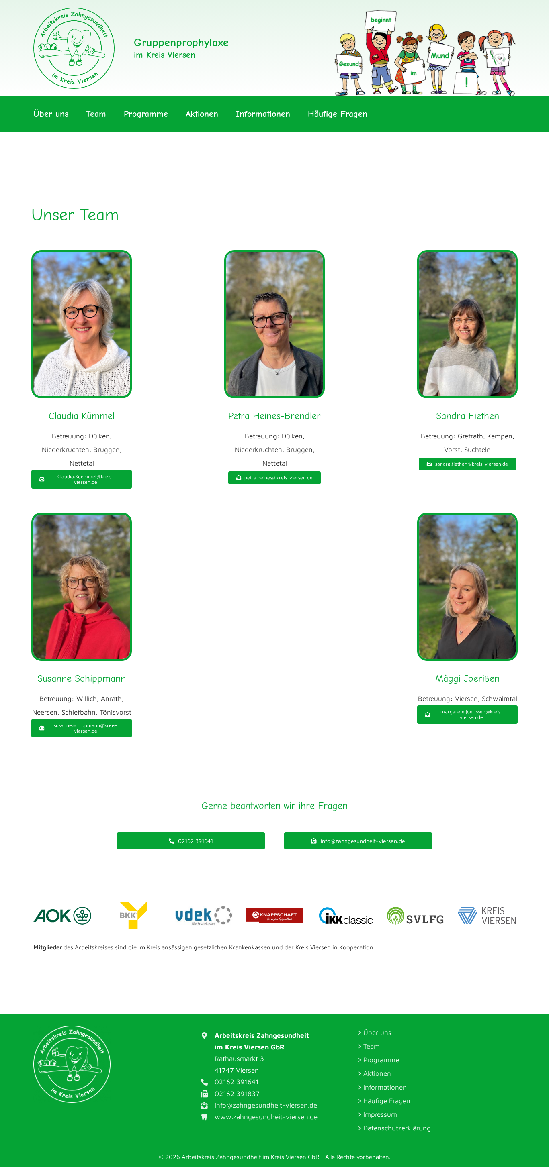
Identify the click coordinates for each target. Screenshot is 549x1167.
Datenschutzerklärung (397, 1128)
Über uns (377, 1033)
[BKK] (133, 905)
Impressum (380, 1114)
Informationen (385, 1087)
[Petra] (274, 255)
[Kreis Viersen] (487, 910)
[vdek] (204, 909)
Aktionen (377, 1073)
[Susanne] (81, 518)
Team (371, 1046)
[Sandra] (467, 255)
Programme (381, 1060)
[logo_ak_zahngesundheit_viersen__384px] (74, 11)
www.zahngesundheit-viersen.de (266, 1117)
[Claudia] (81, 255)
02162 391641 (237, 1082)
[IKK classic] (345, 909)
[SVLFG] (416, 909)
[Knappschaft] (274, 911)
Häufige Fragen (386, 1101)
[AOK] (62, 910)
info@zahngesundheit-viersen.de (266, 1105)
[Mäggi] (467, 518)
